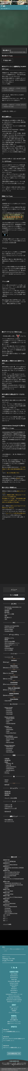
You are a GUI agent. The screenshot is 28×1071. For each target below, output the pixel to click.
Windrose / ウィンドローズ (14, 1001)
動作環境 (7, 612)
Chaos (15, 131)
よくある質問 (8, 608)
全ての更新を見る (12, 1053)
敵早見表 (7, 784)
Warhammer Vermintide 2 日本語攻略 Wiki (14, 868)
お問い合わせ (14, 1009)
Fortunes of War (9, 894)
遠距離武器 (7, 760)
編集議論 (7, 795)
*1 (14, 431)
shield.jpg (5, 959)
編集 (11, 55)
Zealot (8, 740)
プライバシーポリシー (14, 1012)
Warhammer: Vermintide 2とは (13, 607)
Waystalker (9, 727)
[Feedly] (16, 968)
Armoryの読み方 (9, 648)
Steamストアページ (10, 808)
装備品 (6, 762)
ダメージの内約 (9, 650)
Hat (7, 768)
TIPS (6, 619)
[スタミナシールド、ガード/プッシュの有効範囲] (5, 234)
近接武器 (7, 758)
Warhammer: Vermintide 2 (14, 998)
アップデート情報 (9, 614)
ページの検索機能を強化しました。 (12, 1031)
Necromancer (9, 752)
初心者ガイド (7, 50)
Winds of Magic (9, 629)
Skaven (22, 129)
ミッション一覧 (9, 657)
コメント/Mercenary (10, 903)
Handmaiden (9, 729)
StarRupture (14, 992)
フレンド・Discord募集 (11, 798)
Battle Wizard (9, 746)
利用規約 (14, 1010)
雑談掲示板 (7, 793)
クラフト (7, 771)
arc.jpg (4, 960)
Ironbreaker (9, 720)
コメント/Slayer (9, 891)
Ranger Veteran (10, 718)
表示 (10, 60)
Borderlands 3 (14, 975)
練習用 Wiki (14, 1018)
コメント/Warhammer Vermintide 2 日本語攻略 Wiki (14, 885)
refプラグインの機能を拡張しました (12, 1047)
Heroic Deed (8, 645)
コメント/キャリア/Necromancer (13, 897)
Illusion (8, 767)
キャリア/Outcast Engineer (12, 874)
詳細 (13, 958)
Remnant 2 (14, 988)
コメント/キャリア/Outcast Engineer (14, 879)
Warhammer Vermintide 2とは (13, 883)
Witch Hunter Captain (12, 737)
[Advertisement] (14, 27)
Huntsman (9, 710)
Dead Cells (14, 979)
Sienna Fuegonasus (10, 745)
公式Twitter (8, 806)
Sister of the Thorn (11, 733)
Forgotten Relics (9, 631)
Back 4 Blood (14, 974)
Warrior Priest (10, 742)
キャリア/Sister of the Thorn (12, 872)
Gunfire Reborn (14, 985)
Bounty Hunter (10, 739)
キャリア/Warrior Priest (11, 913)
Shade (7, 731)
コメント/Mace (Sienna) (11, 864)
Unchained (9, 750)
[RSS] (14, 968)
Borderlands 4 (14, 977)
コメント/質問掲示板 (10, 861)
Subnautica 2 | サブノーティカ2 (14, 994)
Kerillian (7, 726)
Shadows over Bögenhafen (12, 626)
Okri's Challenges (9, 643)
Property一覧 (9, 763)
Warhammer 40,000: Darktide (14, 999)
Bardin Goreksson (9, 717)
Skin (7, 770)
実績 (6, 615)
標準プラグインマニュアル (14, 1021)
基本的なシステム (9, 638)
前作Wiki (7, 811)
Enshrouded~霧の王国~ (14, 981)
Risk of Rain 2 (14, 990)
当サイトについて (14, 1007)
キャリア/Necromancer (11, 906)
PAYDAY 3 (14, 987)
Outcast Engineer (10, 723)
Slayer (7, 300)
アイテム (7, 773)
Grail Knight (9, 714)
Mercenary (9, 708)
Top (1, 8)
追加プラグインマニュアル (14, 1023)
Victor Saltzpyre (9, 736)
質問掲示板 (7, 791)
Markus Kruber (9, 707)
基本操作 (7, 610)
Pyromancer (9, 748)
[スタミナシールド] (13, 216)
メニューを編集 (7, 924)
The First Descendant (14, 996)
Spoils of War (8, 641)
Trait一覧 (8, 765)
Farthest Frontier (14, 983)
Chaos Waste (8, 700)
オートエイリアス (9, 821)
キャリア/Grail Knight (10, 875)
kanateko (10, 1068)
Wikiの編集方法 (9, 819)
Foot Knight (9, 712)
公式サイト (7, 805)
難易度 (6, 639)
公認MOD (7, 646)
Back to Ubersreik (9, 627)
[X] (11, 968)
